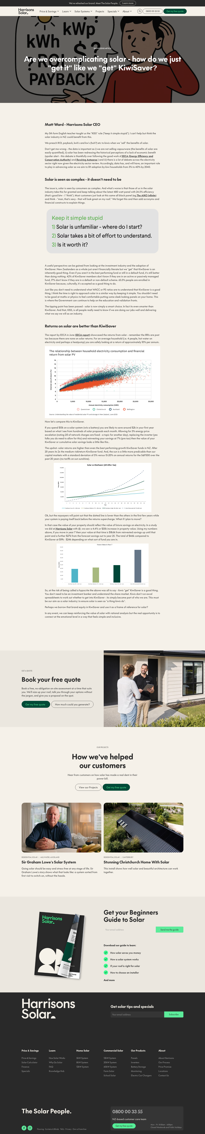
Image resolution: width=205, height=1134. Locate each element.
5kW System (82, 1057)
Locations (163, 1071)
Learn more (127, 2)
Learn (52, 1050)
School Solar (110, 1075)
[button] (49, 11)
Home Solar (82, 1050)
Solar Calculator (29, 1062)
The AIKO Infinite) (146, 195)
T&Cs (62, 1129)
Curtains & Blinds (52, 1129)
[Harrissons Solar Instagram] (30, 1128)
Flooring (40, 1129)
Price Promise (164, 1066)
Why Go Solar (55, 1062)
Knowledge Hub (56, 1071)
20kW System (110, 1062)
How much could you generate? (72, 704)
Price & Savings (30, 1050)
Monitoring (136, 1071)
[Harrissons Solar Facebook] (24, 1128)
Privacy (68, 1129)
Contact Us (163, 1075)
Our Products (138, 1050)
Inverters (135, 1062)
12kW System (82, 1066)
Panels (134, 1057)
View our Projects (88, 787)
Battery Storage (138, 1066)
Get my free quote (35, 704)
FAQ (51, 1066)
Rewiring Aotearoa (86, 159)
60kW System (110, 1066)
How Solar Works (57, 1057)
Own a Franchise (79, 1129)
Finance (25, 1066)
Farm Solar (109, 1071)
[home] (26, 11)
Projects (100, 11)
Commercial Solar (113, 1050)
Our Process (164, 1062)
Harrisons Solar (63, 528)
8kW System (82, 1062)
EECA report (82, 334)
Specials (26, 1071)
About (161, 1050)
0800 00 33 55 (153, 11)
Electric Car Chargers (141, 1075)
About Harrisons (166, 1057)
